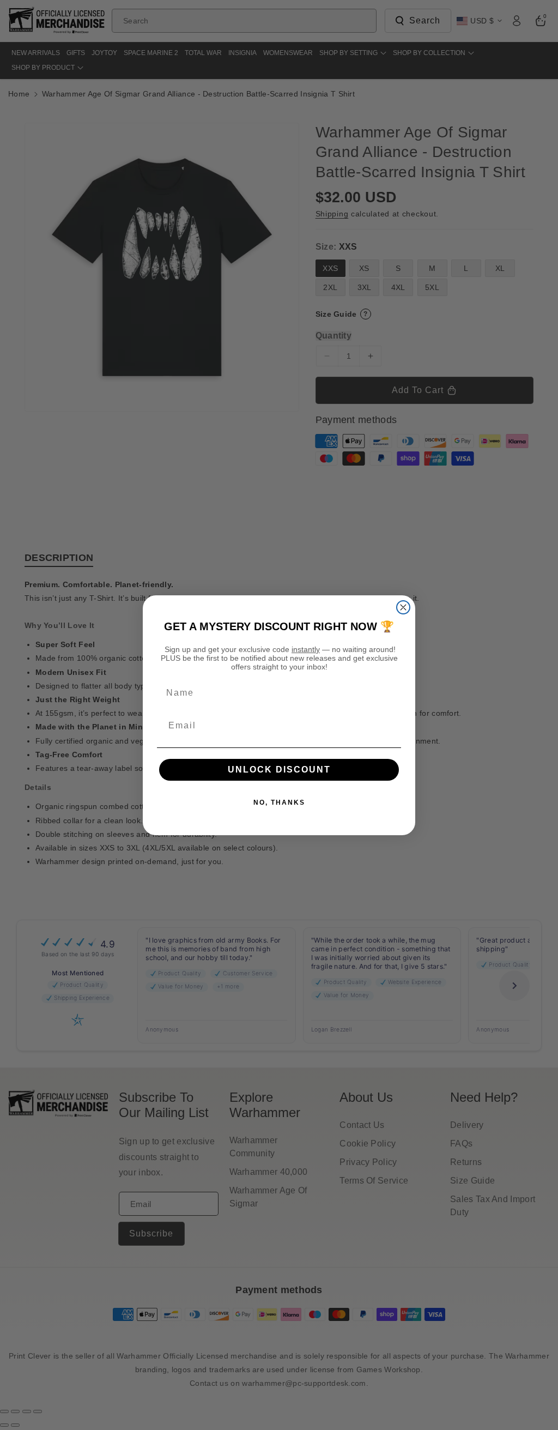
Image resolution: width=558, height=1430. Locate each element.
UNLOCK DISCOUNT (279, 769)
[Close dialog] (403, 607)
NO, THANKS (279, 802)
